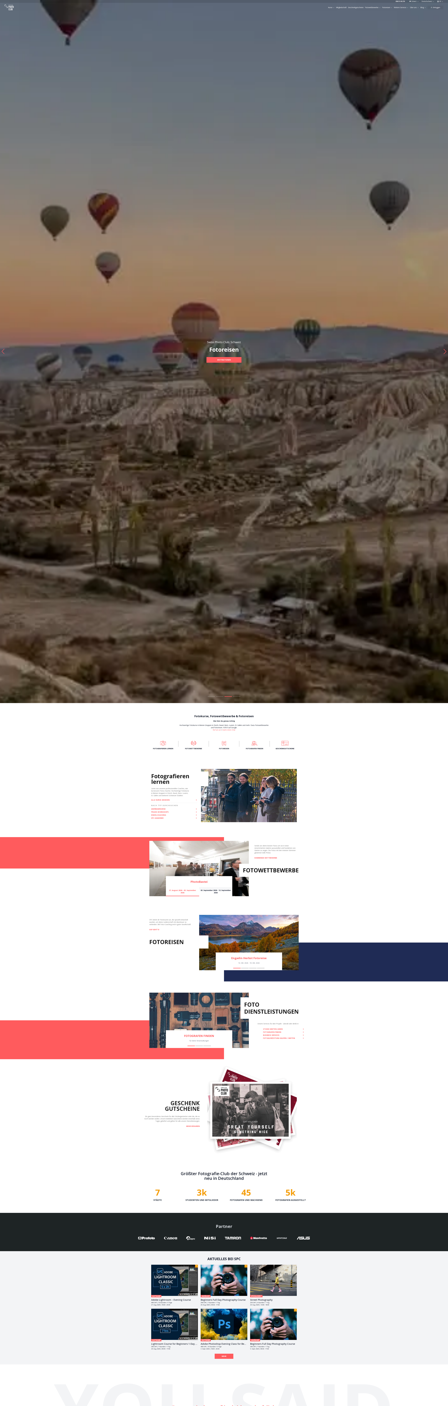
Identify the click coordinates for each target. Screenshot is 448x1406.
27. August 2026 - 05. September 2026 (182, 891)
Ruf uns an (217, 730)
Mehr (224, 1356)
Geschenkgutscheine (356, 7)
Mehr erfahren (193, 1126)
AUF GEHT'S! (154, 929)
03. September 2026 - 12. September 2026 (216, 891)
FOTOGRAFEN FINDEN (199, 1036)
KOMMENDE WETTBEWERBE (265, 858)
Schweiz (413, 1)
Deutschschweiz (427, 1)
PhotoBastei (199, 882)
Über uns (413, 7)
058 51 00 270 (400, 1)
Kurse (330, 7)
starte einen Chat (228, 730)
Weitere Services (400, 7)
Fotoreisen (386, 7)
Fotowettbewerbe (371, 7)
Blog (422, 7)
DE (440, 1)
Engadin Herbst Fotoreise (249, 958)
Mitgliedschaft (341, 7)
